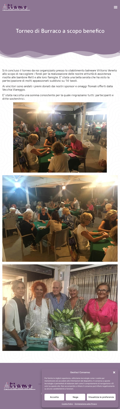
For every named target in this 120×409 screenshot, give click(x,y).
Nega (75, 397)
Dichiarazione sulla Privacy (86, 404)
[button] (114, 372)
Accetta (54, 397)
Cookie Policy (67, 404)
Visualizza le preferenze (101, 397)
